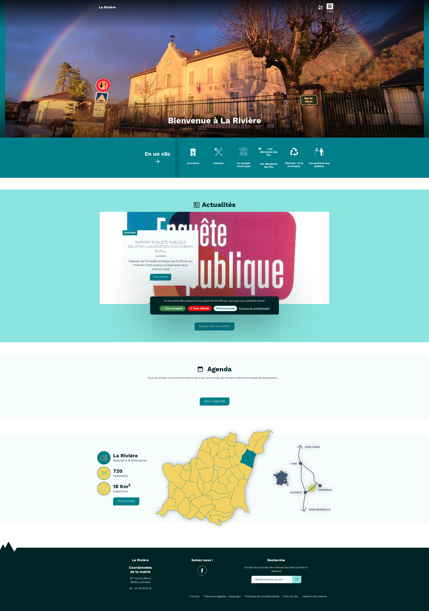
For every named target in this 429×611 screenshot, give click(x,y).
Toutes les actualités (214, 326)
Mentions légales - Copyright (222, 596)
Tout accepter (173, 308)
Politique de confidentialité (262, 596)
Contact (195, 596)
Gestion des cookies (314, 596)
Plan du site (290, 596)
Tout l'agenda (214, 401)
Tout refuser (200, 308)
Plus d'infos (161, 277)
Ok (297, 579)
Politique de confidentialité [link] (254, 308)
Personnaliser (225, 308)
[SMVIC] (115, 15)
